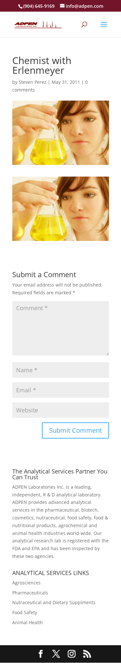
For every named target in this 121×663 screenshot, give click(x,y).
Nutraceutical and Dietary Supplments (54, 602)
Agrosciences (26, 583)
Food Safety (24, 612)
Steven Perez (32, 82)
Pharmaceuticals (30, 593)
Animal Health (27, 622)
